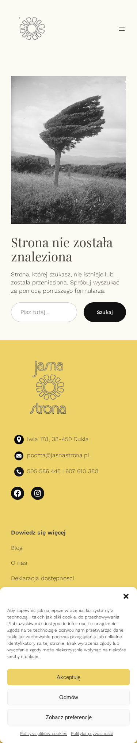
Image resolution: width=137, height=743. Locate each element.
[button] (126, 596)
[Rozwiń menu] (121, 29)
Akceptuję (68, 677)
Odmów (68, 697)
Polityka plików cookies (43, 733)
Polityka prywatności (92, 733)
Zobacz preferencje (69, 717)
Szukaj (105, 312)
